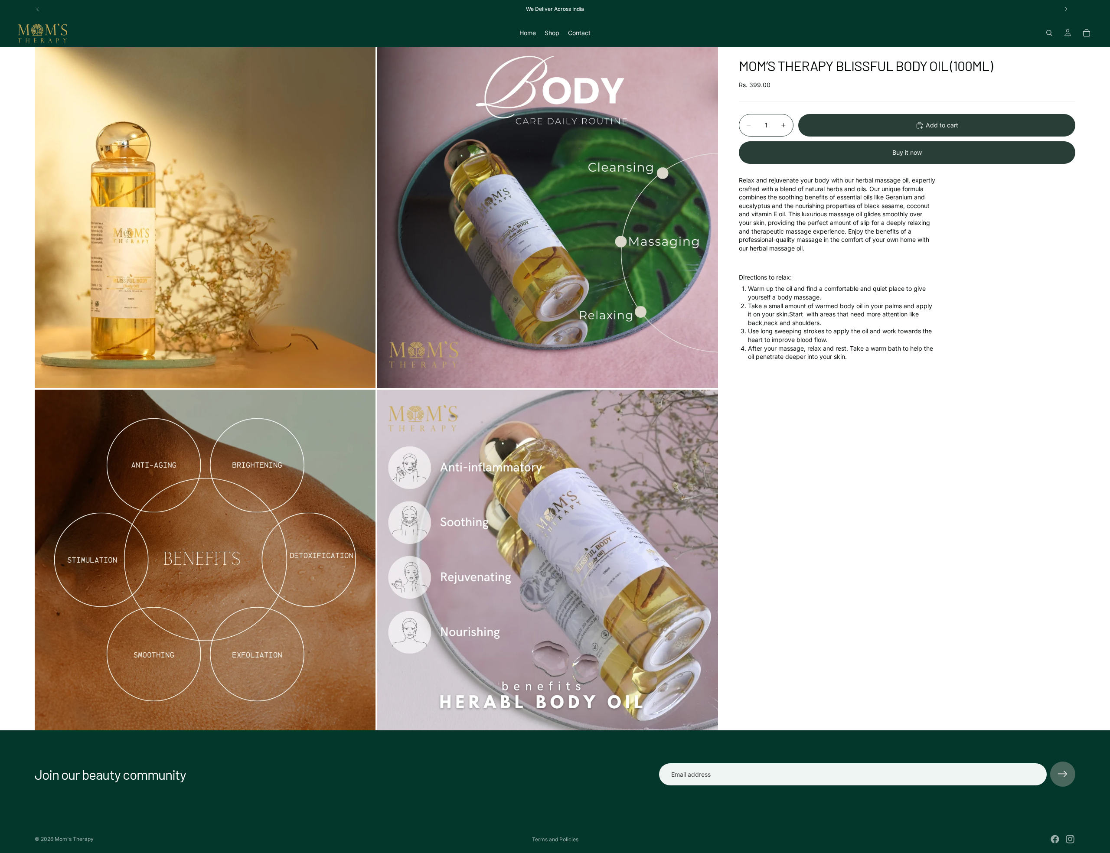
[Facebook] (1055, 839)
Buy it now (907, 152)
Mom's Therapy (74, 839)
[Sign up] (1062, 774)
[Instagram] (1070, 839)
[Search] (1049, 32)
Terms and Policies (555, 839)
